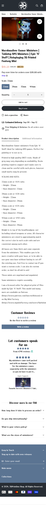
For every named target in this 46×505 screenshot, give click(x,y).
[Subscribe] (41, 461)
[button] (41, 5)
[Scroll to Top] (42, 493)
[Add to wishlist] (39, 21)
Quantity (5, 94)
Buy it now (23, 108)
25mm (5, 86)
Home (4, 14)
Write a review (23, 327)
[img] (23, 348)
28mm (14, 86)
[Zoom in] (39, 36)
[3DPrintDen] (23, 5)
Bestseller (13, 14)
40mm (33, 86)
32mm (23, 86)
